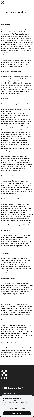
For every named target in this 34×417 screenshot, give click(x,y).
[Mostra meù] (32, 3)
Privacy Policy (16, 393)
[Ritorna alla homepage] (2, 2)
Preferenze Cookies (14, 408)
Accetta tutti (17, 413)
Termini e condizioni (6, 393)
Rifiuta (24, 408)
